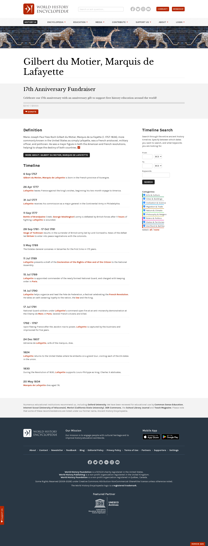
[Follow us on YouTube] (117, 463)
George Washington (63, 216)
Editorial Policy (95, 450)
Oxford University (97, 404)
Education (79, 22)
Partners (146, 450)
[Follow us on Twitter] (95, 463)
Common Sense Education (169, 404)
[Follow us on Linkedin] (106, 463)
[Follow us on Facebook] (90, 463)
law (77, 297)
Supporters (160, 450)
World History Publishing (72, 474)
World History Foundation (78, 472)
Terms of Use (131, 450)
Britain (30, 236)
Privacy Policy (114, 450)
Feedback (71, 450)
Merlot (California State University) (85, 407)
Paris (34, 281)
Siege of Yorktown (33, 232)
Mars (40, 313)
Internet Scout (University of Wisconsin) (44, 407)
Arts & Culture (153, 195)
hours (121, 216)
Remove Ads (198, 544)
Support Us (142, 22)
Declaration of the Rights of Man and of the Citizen (84, 262)
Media (99, 22)
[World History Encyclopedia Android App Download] (170, 437)
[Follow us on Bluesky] (101, 463)
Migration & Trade (154, 206)
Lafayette (28, 190)
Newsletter (57, 450)
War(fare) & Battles (155, 226)
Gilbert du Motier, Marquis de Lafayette (44, 177)
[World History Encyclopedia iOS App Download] (151, 437)
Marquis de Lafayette (34, 385)
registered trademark (124, 485)
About (162, 22)
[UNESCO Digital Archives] (104, 505)
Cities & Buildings (154, 199)
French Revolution (118, 294)
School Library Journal (137, 407)
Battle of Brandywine (34, 216)
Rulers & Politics (154, 218)
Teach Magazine (162, 407)
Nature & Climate (154, 210)
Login (179, 22)
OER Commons (113, 407)
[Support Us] (2, 515)
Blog (82, 450)
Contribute (119, 22)
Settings (174, 450)
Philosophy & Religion (156, 214)
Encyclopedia (55, 22)
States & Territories (155, 222)
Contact (43, 450)
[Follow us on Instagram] (112, 463)
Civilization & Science (156, 203)
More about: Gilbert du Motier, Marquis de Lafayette (56, 155)
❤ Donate (30, 111)
